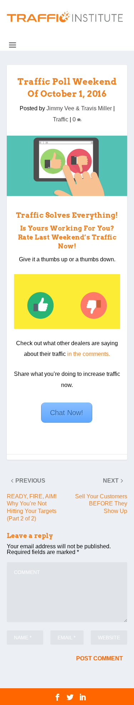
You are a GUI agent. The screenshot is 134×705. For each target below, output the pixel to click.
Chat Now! (66, 413)
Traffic (60, 119)
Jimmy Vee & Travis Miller (79, 108)
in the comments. (88, 354)
